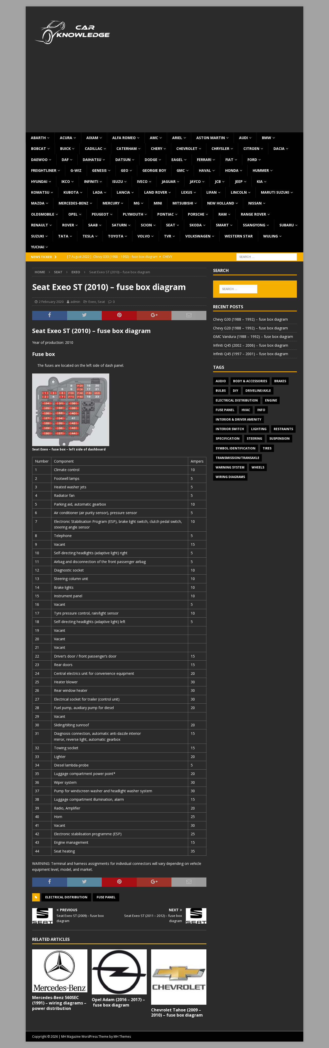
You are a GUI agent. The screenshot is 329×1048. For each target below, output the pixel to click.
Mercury (111, 203)
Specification (228, 438)
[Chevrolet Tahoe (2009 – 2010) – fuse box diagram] (178, 977)
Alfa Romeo (124, 137)
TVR (167, 236)
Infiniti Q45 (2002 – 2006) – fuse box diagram (250, 345)
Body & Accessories (250, 381)
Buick (65, 148)
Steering (254, 438)
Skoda (195, 225)
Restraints (283, 429)
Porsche (196, 214)
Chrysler (220, 148)
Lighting (259, 429)
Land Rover (155, 192)
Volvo (144, 236)
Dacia (279, 148)
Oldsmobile (42, 214)
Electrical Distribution (66, 897)
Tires (267, 448)
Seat (170, 225)
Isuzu (117, 181)
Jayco (195, 181)
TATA (63, 236)
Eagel (177, 159)
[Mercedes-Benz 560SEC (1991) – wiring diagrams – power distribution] (59, 970)
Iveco (142, 181)
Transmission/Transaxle (237, 458)
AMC (154, 137)
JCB (218, 181)
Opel (73, 214)
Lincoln (239, 192)
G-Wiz (75, 170)
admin (75, 301)
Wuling (270, 236)
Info (261, 410)
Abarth (38, 137)
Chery (156, 148)
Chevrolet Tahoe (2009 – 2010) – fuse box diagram (177, 1012)
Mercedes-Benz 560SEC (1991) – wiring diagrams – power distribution (59, 1003)
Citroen (251, 148)
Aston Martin (210, 137)
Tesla (88, 236)
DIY (235, 390)
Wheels (258, 467)
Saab (93, 225)
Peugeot (100, 214)
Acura (66, 137)
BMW (266, 137)
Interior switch (230, 429)
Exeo (92, 301)
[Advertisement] (164, 94)
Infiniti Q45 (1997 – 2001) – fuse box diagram (250, 353)
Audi (243, 137)
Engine (271, 400)
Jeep (239, 181)
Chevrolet (186, 148)
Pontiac (165, 214)
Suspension (279, 438)
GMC (181, 170)
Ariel (177, 137)
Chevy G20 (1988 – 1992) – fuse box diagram (250, 328)
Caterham (126, 148)
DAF (65, 159)
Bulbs (221, 390)
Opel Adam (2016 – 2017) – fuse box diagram (118, 1002)
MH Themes (122, 1036)
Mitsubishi (182, 203)
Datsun (123, 159)
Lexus (186, 192)
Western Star (239, 236)
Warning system (230, 467)
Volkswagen (198, 236)
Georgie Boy (154, 170)
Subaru (286, 225)
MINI (158, 203)
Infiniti (91, 181)
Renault (39, 225)
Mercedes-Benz (73, 203)
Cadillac (93, 148)
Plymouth (133, 214)
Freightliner (43, 170)
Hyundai (39, 181)
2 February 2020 (51, 301)
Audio (221, 381)
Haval (205, 170)
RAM (222, 214)
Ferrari (204, 159)
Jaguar (169, 181)
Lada (98, 192)
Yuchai (37, 246)
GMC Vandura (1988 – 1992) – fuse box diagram (253, 336)
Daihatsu (92, 159)
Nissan (255, 203)
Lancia (123, 192)
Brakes (280, 381)
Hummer (261, 170)
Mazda (37, 203)
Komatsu (40, 192)
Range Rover (253, 214)
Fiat (229, 159)
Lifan (211, 192)
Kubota (71, 192)
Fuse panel (106, 897)
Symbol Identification (235, 448)
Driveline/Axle (258, 390)
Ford (252, 159)
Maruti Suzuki (275, 192)
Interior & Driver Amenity (238, 419)
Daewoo (39, 159)
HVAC (246, 410)
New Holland (220, 203)
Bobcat (38, 148)
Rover (68, 225)
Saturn (119, 225)
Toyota (115, 236)
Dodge (151, 159)
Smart (222, 225)
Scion (146, 225)
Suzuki (37, 236)
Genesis (99, 170)
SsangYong (254, 225)
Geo (124, 170)
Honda (232, 170)
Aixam (92, 137)
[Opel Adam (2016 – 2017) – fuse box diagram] (119, 971)
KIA (260, 181)
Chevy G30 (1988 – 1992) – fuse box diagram (250, 319)
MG (137, 203)
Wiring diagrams (230, 477)
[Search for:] (266, 256)
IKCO (65, 181)
